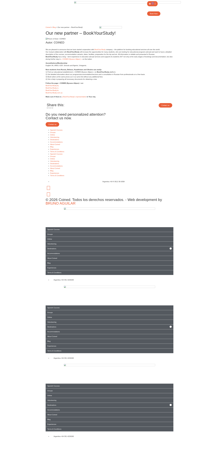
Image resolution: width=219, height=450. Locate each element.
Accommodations (56, 142)
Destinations (54, 139)
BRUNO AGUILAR (61, 203)
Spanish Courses (56, 130)
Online (52, 135)
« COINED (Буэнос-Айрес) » (71, 59)
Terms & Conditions (57, 151)
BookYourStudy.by (52, 85)
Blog (51, 147)
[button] (47, 108)
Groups (53, 132)
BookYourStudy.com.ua (54, 93)
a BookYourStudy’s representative (74, 97)
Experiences (54, 149)
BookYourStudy (100, 49)
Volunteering (54, 137)
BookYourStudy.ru (52, 88)
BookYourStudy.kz (52, 90)
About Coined (55, 144)
